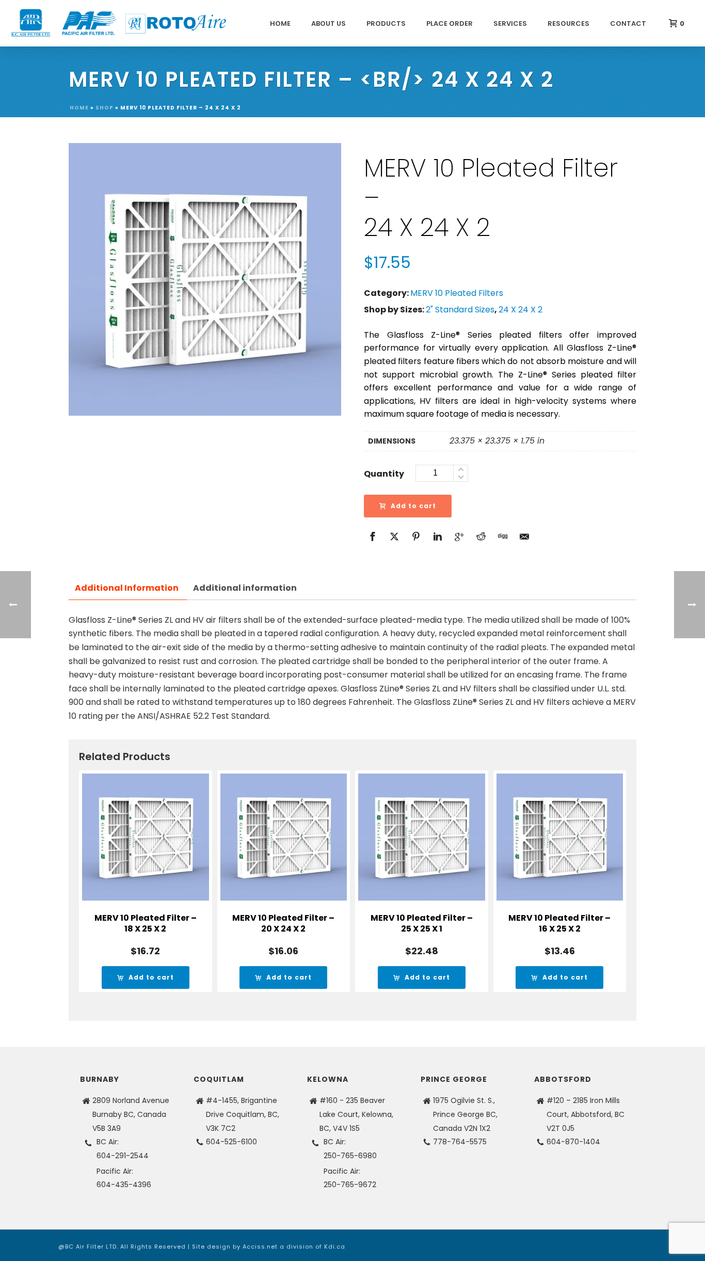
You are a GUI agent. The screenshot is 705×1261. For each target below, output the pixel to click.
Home (280, 23)
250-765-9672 (350, 1184)
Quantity (384, 474)
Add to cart (413, 505)
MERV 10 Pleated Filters (456, 293)
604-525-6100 (231, 1141)
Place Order (449, 23)
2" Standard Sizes (460, 310)
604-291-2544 (123, 1155)
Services (510, 23)
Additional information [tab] (245, 588)
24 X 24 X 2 (520, 310)
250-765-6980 (350, 1155)
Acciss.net (260, 1246)
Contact (628, 23)
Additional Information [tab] (127, 588)
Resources (568, 23)
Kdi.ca (334, 1246)
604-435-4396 (124, 1184)
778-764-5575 (460, 1141)
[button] (145, 977)
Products (386, 23)
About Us (328, 23)
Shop (104, 108)
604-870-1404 (573, 1141)
